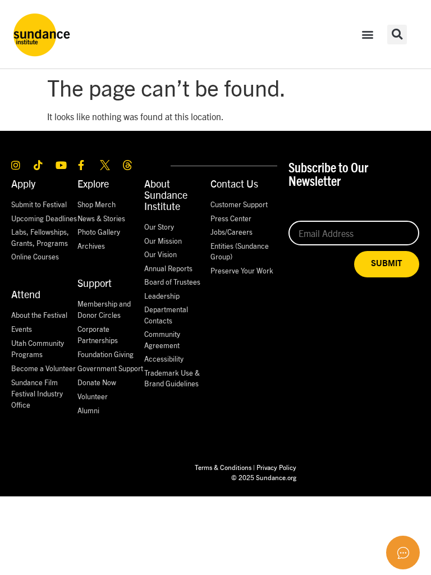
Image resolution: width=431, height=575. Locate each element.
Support (94, 282)
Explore (93, 183)
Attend (25, 294)
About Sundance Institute (165, 194)
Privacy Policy (276, 467)
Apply (23, 183)
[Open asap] (403, 552)
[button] (368, 34)
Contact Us (234, 183)
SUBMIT (386, 263)
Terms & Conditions (223, 467)
